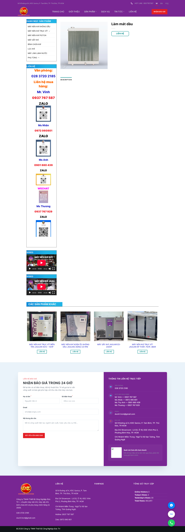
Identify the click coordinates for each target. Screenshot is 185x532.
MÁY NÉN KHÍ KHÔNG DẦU (39, 26)
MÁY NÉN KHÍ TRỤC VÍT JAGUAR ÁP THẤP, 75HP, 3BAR (142, 345)
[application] (42, 262)
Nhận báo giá (159, 12)
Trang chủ (58, 11)
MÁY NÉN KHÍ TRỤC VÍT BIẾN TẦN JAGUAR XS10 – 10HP (42, 345)
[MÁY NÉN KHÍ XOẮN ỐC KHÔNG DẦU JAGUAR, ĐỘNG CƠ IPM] (75, 326)
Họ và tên (27, 396)
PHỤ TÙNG (32, 58)
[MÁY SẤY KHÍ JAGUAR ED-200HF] (108, 326)
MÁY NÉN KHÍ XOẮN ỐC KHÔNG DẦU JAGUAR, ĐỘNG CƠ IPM (75, 345)
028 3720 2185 (43, 76)
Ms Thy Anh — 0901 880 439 (128, 402)
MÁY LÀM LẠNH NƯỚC (37, 53)
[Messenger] (171, 505)
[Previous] (31, 328)
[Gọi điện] (171, 522)
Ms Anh (43, 159)
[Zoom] (63, 65)
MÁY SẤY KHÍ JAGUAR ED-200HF (109, 345)
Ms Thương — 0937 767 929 (127, 405)
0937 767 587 (43, 98)
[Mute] (50, 268)
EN (161, 3)
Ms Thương (43, 206)
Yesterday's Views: (143, 498)
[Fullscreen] (53, 268)
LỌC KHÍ (31, 49)
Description (66, 80)
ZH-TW (167, 3)
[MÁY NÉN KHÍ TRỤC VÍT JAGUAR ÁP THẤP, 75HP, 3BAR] (142, 326)
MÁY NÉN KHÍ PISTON (37, 35)
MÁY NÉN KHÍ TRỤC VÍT (38, 31)
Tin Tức (118, 11)
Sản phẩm (89, 11)
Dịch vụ (105, 11)
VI (157, 3)
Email (25, 407)
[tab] (66, 79)
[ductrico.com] (31, 12)
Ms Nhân (43, 125)
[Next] (153, 328)
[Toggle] (49, 30)
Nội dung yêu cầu (29, 418)
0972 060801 (43, 130)
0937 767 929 (43, 211)
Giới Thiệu (74, 11)
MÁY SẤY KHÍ (33, 40)
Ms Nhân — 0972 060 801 (126, 400)
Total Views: (140, 501)
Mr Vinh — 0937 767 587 (125, 397)
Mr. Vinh (43, 92)
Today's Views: (141, 495)
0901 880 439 (43, 165)
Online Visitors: (141, 492)
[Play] (30, 268)
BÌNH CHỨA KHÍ (34, 44)
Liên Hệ (133, 11)
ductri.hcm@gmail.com (125, 414)
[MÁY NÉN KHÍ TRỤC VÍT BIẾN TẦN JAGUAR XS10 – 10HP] (42, 326)
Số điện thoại (67, 396)
